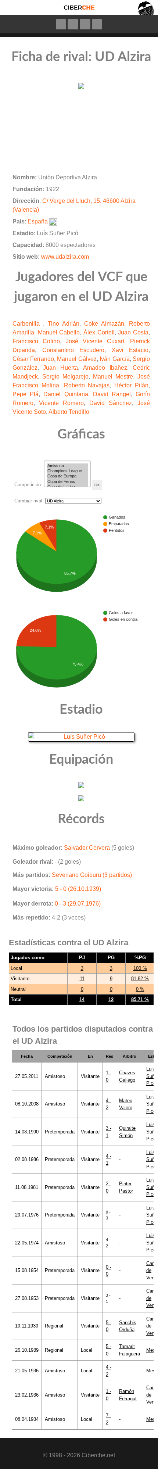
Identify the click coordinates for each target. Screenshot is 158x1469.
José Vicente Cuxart (95, 341)
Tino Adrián (63, 323)
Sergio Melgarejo (65, 376)
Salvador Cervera (87, 848)
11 (82, 978)
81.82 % (140, 978)
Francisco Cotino (36, 341)
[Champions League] (67, 471)
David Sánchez (110, 403)
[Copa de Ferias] (67, 481)
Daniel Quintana (65, 394)
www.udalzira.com (65, 257)
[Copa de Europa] (67, 476)
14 (82, 999)
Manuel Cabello (59, 332)
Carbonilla (27, 323)
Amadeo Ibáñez (105, 368)
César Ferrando (33, 359)
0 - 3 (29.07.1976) (78, 903)
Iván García (115, 359)
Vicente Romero (61, 403)
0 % (140, 989)
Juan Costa (133, 332)
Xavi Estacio (130, 350)
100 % (140, 968)
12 (111, 999)
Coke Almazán (104, 323)
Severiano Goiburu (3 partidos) (92, 875)
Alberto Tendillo (69, 412)
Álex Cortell (99, 332)
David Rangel (112, 394)
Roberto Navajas (87, 385)
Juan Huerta (60, 368)
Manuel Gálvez (77, 359)
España (38, 221)
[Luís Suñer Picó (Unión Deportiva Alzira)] (81, 737)
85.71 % (140, 999)
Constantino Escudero (73, 350)
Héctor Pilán (131, 385)
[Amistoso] (67, 466)
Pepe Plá (25, 394)
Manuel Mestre (113, 376)
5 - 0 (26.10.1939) (78, 889)
